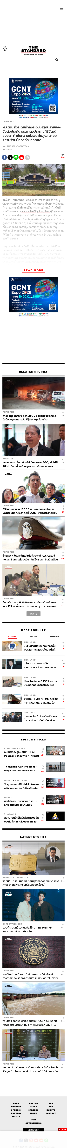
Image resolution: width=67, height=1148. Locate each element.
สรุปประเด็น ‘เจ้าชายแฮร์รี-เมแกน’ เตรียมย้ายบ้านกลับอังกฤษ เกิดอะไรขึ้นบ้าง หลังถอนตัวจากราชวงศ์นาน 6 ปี (20, 803)
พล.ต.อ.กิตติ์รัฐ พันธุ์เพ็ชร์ (35, 211)
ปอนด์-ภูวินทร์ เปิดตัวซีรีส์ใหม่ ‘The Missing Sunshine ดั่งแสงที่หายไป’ (27, 929)
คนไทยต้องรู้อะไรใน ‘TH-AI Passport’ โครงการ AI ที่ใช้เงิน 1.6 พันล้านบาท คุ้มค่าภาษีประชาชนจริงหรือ (21, 753)
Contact (51, 1113)
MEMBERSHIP (33, 1130)
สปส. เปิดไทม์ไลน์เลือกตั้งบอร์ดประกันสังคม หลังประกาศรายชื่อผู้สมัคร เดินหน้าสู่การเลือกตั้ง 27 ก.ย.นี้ (21, 819)
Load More (33, 1078)
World (8, 780)
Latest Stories (33, 837)
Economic (10, 748)
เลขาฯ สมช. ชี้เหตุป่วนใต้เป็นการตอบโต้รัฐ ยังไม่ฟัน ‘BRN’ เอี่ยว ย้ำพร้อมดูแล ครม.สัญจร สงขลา (30, 464)
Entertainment (12, 923)
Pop (51, 1103)
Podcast (16, 1107)
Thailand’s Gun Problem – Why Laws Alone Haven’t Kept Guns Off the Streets (20, 768)
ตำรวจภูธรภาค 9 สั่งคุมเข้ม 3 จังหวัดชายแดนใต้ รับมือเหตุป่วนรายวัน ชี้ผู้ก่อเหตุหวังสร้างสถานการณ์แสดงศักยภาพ (29, 417)
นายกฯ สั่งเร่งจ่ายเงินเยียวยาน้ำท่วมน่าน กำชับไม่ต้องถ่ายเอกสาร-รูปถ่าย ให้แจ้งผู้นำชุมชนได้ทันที (40, 718)
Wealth (33, 1103)
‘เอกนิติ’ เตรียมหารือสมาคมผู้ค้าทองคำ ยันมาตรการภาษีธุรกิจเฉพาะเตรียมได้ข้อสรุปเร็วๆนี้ (30, 882)
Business (8, 877)
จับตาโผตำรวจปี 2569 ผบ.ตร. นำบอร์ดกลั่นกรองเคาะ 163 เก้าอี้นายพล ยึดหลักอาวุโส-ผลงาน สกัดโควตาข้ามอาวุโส (29, 604)
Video (33, 1107)
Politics (8, 458)
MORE (33, 613)
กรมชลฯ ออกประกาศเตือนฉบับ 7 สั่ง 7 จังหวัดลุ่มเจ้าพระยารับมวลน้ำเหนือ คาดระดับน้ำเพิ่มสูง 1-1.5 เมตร (29, 1022)
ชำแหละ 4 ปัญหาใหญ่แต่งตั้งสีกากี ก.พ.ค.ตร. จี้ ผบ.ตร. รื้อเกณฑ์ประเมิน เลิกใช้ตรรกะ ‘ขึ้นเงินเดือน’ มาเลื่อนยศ (30, 557)
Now (51, 1107)
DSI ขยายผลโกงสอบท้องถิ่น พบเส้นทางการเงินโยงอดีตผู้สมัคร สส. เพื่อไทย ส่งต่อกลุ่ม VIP (40, 647)
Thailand (8, 121)
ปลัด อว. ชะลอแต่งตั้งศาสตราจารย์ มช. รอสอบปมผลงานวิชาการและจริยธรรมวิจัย (40, 665)
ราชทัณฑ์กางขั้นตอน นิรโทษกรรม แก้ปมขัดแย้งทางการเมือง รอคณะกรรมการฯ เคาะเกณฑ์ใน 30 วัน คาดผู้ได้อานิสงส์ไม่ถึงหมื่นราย (30, 976)
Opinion (16, 1110)
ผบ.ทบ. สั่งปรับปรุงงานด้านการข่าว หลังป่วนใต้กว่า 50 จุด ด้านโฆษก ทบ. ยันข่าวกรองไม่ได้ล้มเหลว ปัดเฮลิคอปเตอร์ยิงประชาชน (30, 1069)
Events (51, 1110)
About (33, 1113)
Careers (33, 1110)
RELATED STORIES (33, 372)
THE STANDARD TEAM (18, 146)
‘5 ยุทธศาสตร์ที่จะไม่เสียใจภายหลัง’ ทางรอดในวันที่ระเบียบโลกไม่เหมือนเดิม (21, 786)
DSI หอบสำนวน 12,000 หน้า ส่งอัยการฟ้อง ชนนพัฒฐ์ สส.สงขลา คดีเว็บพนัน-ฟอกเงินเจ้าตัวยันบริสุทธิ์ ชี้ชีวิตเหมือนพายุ (29, 511)
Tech (22, 748)
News (16, 1103)
